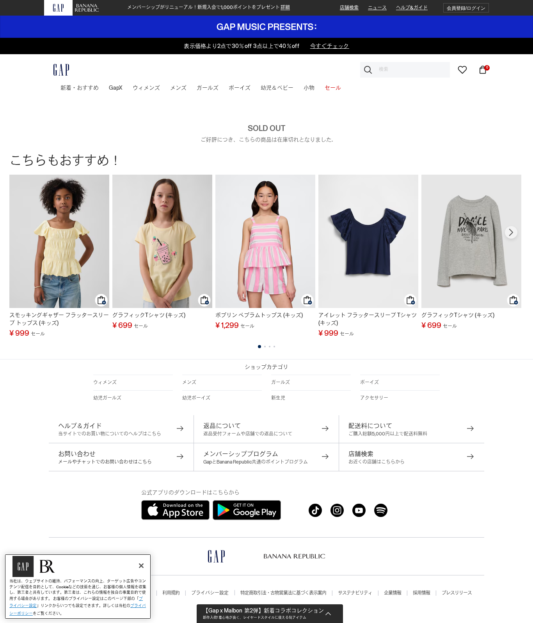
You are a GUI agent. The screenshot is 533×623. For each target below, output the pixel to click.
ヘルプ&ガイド (412, 8)
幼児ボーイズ (196, 398)
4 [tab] (274, 346)
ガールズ (280, 382)
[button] (466, 8)
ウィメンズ (105, 382)
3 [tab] (269, 346)
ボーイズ (369, 382)
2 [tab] (265, 346)
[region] (78, 586)
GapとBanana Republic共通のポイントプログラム (255, 462)
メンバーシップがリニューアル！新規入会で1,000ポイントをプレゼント (208, 7)
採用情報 (421, 593)
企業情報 (392, 593)
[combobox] (405, 70)
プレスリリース (457, 593)
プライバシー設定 (210, 593)
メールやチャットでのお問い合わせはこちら (105, 462)
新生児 (278, 398)
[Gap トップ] (56, 70)
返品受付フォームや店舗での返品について (247, 434)
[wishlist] (462, 69)
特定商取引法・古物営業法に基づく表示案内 (283, 593)
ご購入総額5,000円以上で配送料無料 (387, 434)
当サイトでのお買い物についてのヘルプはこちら (109, 434)
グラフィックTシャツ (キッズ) (148, 315)
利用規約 (170, 593)
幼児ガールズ (107, 398)
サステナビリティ (355, 593)
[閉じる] (141, 565)
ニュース (377, 8)
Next (511, 232)
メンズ (189, 382)
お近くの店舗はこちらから (376, 462)
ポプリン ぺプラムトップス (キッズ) (259, 315)
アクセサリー (374, 398)
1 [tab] (259, 346)
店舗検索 (349, 8)
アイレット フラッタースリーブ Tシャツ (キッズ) (367, 319)
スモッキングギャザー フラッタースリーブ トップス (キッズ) (59, 319)
